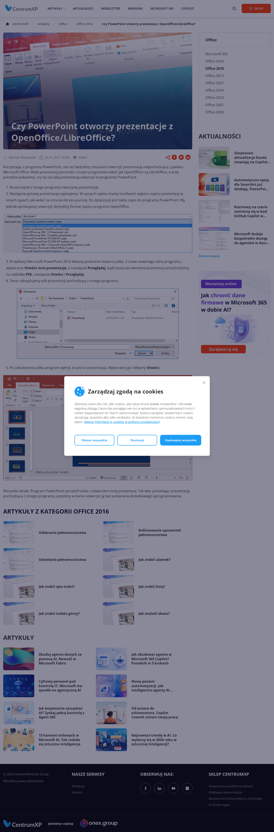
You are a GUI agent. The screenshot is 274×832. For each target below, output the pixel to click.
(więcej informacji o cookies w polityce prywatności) (122, 422)
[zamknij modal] (204, 382)
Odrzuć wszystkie (94, 440)
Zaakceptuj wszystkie (181, 440)
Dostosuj (137, 440)
